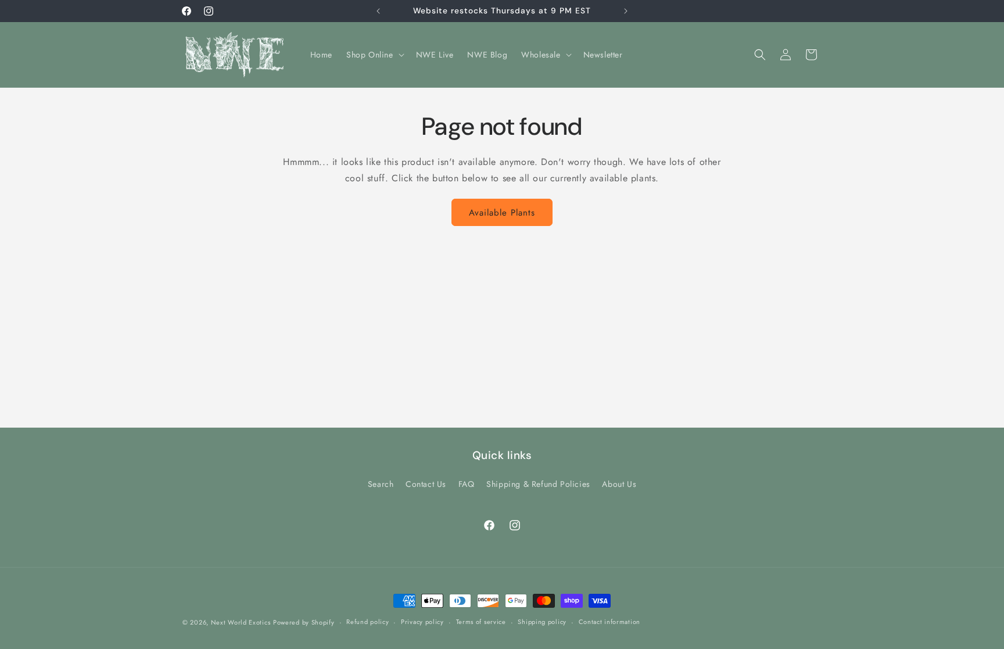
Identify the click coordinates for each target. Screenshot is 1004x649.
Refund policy (367, 621)
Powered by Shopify (304, 622)
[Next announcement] (626, 11)
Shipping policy (542, 621)
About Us (619, 484)
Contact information (609, 621)
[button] (374, 54)
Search (381, 484)
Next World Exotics (241, 622)
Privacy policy (422, 621)
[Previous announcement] (378, 11)
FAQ (466, 484)
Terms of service (481, 621)
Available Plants (502, 212)
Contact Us (426, 484)
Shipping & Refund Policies (538, 484)
